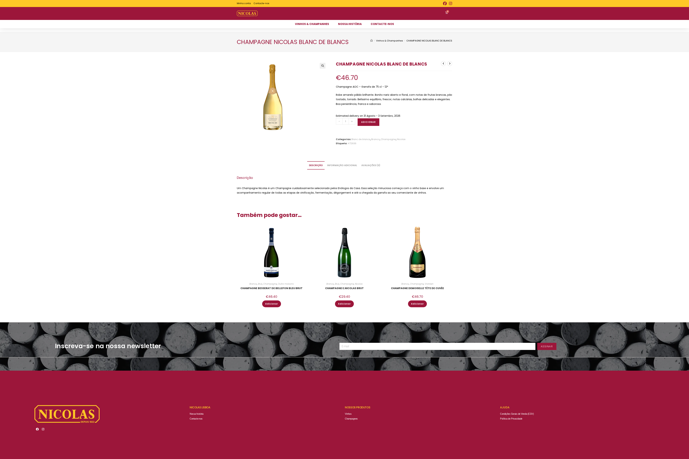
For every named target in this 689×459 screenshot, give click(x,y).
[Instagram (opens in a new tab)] (450, 3)
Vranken (429, 283)
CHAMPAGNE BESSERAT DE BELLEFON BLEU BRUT (271, 288)
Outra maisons (286, 283)
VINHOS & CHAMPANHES (312, 24)
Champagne (388, 139)
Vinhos (348, 413)
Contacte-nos (196, 418)
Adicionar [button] (271, 303)
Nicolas (401, 139)
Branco (375, 139)
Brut (260, 283)
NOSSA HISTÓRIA (350, 24)
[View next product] (449, 63)
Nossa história (196, 413)
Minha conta (244, 3)
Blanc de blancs (360, 139)
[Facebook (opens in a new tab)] (445, 3)
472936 (352, 143)
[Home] (371, 40)
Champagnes (351, 418)
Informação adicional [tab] (342, 165)
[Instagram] (43, 429)
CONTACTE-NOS (382, 24)
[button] (322, 66)
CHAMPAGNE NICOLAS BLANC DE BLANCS (429, 40)
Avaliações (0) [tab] (370, 165)
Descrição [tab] (316, 165)
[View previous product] (443, 63)
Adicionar (368, 122)
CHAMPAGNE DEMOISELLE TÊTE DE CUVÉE (417, 288)
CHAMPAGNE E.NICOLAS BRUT (344, 288)
